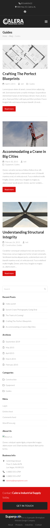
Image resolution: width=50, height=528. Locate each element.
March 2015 (11, 359)
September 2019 (13, 341)
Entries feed (8, 411)
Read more (9, 109)
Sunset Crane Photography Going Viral (21, 309)
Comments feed (9, 417)
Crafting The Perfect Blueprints (18, 321)
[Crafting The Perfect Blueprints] (25, 56)
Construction (10, 245)
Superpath (31, 517)
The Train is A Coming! (15, 315)
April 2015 (10, 353)
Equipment (9, 164)
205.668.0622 (26, 3)
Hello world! (11, 304)
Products (19, 525)
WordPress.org (9, 423)
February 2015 (12, 364)
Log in (5, 406)
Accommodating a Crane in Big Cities (21, 327)
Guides (32, 84)
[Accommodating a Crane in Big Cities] (25, 133)
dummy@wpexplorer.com (17, 480)
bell (22, 84)
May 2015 (10, 347)
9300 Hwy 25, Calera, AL (26, 7)
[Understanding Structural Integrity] (25, 214)
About (10, 525)
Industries (29, 525)
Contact (38, 525)
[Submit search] (45, 289)
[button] (46, 22)
